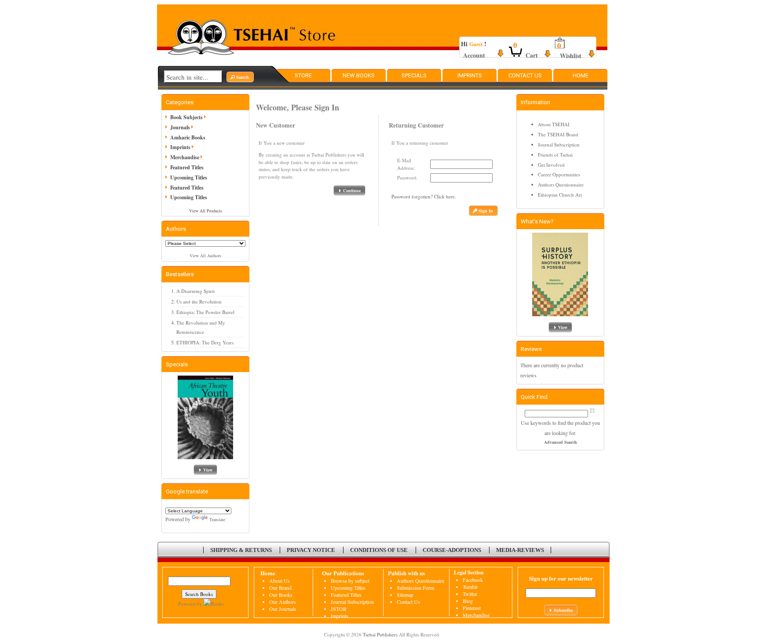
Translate (217, 519)
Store (303, 75)
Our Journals (282, 608)
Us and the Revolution (199, 301)
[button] (240, 77)
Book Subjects (186, 117)
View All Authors (205, 255)
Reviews (531, 349)
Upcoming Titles (188, 177)
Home (580, 75)
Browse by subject (350, 580)
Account (474, 55)
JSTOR (339, 608)
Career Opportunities (559, 174)
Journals (180, 127)
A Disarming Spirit (195, 291)
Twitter (470, 593)
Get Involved (551, 164)
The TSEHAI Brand (558, 134)
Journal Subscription (559, 144)
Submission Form (415, 587)
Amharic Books (187, 137)
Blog (468, 600)
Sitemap (405, 594)
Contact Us (525, 75)
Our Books (280, 594)
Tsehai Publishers (380, 634)
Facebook (473, 579)
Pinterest (472, 607)
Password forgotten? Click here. (423, 196)
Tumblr (470, 586)
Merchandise (184, 157)
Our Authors (282, 601)
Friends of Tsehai (555, 154)
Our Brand (280, 587)
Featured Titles (187, 167)
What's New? (537, 221)
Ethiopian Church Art (560, 194)
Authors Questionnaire (561, 184)
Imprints (469, 75)
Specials (414, 75)
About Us (279, 580)
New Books (359, 75)
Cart (532, 55)
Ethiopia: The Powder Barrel (205, 312)
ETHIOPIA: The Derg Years (205, 342)
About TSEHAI (554, 124)
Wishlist (570, 55)
